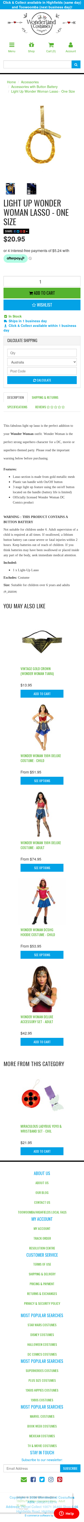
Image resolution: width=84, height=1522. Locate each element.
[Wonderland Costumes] (42, 22)
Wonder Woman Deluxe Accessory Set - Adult (37, 1019)
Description (15, 397)
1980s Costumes (42, 1399)
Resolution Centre (42, 1248)
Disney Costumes (42, 1334)
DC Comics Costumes (42, 1354)
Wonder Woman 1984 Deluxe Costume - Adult (41, 845)
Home (11, 82)
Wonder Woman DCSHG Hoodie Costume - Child (38, 932)
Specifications (17, 406)
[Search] (75, 64)
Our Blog (42, 1192)
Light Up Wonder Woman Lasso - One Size (43, 91)
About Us (42, 1182)
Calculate (43, 380)
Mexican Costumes (42, 1435)
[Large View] (11, 189)
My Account (42, 1228)
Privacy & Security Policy (42, 1303)
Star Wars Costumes (42, 1324)
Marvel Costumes (42, 1416)
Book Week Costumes (42, 1426)
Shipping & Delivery (42, 1273)
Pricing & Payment (42, 1283)
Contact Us (42, 1202)
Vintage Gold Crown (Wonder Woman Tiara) (37, 671)
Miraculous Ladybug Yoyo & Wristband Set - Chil (41, 1128)
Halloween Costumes (42, 1344)
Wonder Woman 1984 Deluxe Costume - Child (41, 758)
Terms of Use (42, 1264)
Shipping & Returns (45, 397)
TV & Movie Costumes (42, 1445)
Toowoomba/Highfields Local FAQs (42, 1212)
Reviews (41, 406)
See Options (42, 780)
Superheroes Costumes (42, 1370)
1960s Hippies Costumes (42, 1390)
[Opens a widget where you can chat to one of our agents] (66, 1514)
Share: (9, 231)
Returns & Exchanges (42, 1293)
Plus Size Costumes (42, 1380)
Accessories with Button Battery (34, 86)
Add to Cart (44, 293)
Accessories (30, 82)
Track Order (42, 1238)
